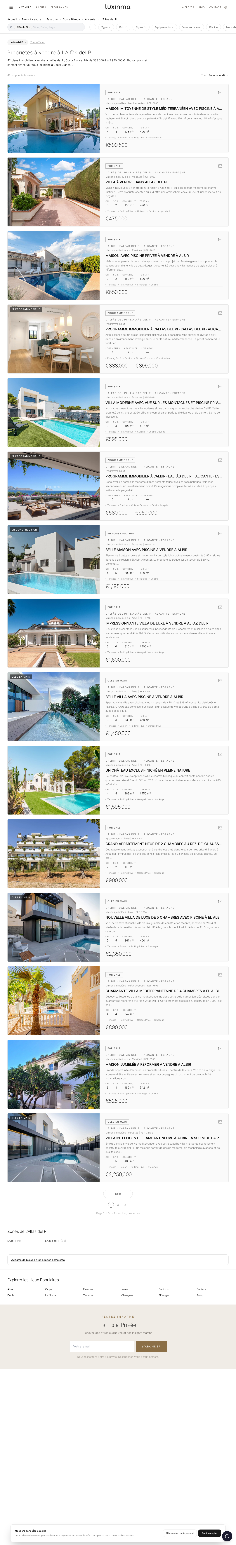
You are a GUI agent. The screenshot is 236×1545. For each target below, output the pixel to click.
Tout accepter (209, 1533)
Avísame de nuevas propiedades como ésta (38, 1259)
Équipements (163, 27)
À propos (188, 7)
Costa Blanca (71, 19)
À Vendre (24, 7)
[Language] (225, 7)
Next (118, 1193)
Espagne (52, 19)
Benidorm (164, 1289)
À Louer (41, 7)
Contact (215, 7)
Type (104, 27)
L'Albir (14, 1240)
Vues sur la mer (191, 27)
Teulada (88, 1295)
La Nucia (50, 1295)
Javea (124, 1289)
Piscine (213, 27)
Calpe (48, 1289)
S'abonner (151, 1346)
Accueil (12, 19)
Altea (10, 1289)
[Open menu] (11, 7)
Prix (121, 27)
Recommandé (217, 75)
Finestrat (88, 1289)
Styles (139, 27)
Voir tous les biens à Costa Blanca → (50, 65)
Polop (200, 1295)
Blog (202, 7)
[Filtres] (92, 27)
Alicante (90, 19)
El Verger (164, 1295)
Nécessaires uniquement (180, 1533)
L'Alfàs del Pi (55, 1240)
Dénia (10, 1295)
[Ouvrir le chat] (227, 1536)
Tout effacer (37, 42)
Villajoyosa (127, 1295)
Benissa (201, 1289)
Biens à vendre (31, 19)
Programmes (59, 7)
